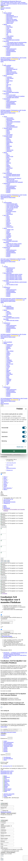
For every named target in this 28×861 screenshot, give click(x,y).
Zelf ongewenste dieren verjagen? (8, 298)
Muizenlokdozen (10, 15)
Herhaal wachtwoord (5, 835)
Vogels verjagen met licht (12, 207)
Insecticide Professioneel (11, 126)
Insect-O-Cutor (9, 156)
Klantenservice (6, 46)
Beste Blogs (6, 41)
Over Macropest (7, 757)
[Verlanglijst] (1, 624)
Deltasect (8, 166)
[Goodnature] (4, 593)
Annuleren (3, 735)
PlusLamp (8, 162)
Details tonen (20, 446)
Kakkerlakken (9, 142)
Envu (7, 164)
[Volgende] (5, 526)
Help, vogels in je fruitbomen (13, 245)
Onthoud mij (5, 810)
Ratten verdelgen (7, 65)
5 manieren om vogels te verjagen (14, 243)
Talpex (7, 311)
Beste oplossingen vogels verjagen (14, 278)
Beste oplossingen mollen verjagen (14, 279)
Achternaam (3, 830)
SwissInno (8, 30)
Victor (7, 383)
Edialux (8, 165)
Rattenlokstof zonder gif (11, 69)
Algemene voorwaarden (8, 793)
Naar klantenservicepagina (9, 501)
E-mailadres (3, 821)
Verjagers (5, 266)
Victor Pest (8, 32)
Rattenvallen (9, 70)
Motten (8, 130)
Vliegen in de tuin (10, 179)
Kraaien (8, 221)
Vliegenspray (9, 123)
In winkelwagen (7, 632)
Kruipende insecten (7, 135)
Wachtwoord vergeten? (6, 811)
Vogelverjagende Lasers (11, 203)
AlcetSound (9, 345)
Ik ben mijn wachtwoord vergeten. (8, 732)
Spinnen (8, 148)
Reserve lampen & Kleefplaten (13, 121)
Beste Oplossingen (7, 38)
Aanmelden (3, 733)
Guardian (8, 234)
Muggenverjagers (10, 119)
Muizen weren (9, 23)
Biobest (8, 169)
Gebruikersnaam (4, 805)
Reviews (8, 55)
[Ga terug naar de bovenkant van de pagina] (2, 855)
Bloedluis (8, 139)
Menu (2, 6)
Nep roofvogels (9, 209)
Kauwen (8, 220)
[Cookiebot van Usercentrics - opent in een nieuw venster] (17, 409)
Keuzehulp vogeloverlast (12, 241)
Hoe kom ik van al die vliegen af (13, 178)
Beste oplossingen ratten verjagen (13, 275)
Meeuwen (8, 223)
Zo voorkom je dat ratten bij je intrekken (15, 96)
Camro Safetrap (9, 36)
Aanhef (2, 824)
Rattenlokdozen (9, 67)
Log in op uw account (11, 813)
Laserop (8, 230)
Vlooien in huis (9, 150)
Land (2, 846)
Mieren (8, 144)
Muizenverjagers (10, 21)
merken (5, 228)
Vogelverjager (9, 270)
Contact (8, 47)
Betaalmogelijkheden (11, 51)
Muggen (8, 132)
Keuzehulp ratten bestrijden (12, 92)
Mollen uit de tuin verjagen (12, 320)
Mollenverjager (9, 271)
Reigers (8, 224)
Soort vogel (6, 215)
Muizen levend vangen (11, 19)
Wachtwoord (3, 807)
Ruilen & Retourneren (11, 48)
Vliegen (5, 116)
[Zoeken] (2, 405)
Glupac (8, 160)
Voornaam (3, 827)
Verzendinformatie (10, 50)
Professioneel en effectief (15, 259)
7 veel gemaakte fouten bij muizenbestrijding (16, 42)
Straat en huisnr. (4, 838)
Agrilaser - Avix (10, 229)
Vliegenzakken (9, 117)
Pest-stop (8, 370)
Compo (8, 171)
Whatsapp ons (9, 470)
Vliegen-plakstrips (10, 125)
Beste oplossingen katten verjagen (14, 276)
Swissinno (8, 380)
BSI (7, 34)
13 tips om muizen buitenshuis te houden (15, 45)
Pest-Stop (8, 25)
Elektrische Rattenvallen (11, 73)
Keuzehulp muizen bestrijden (13, 39)
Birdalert (8, 347)
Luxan (7, 28)
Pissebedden (9, 146)
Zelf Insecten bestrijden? (6, 194)
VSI (7, 33)
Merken (5, 24)
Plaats (2, 844)
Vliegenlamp (9, 120)
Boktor (7, 138)
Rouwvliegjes (9, 134)
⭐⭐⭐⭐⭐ (14, 59)
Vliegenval (8, 124)
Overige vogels (9, 227)
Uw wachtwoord (5, 730)
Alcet (7, 238)
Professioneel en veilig (17, 57)
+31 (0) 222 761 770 (11, 462)
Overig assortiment (7, 342)
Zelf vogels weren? (5, 259)
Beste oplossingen (7, 273)
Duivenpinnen (9, 214)
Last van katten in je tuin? (12, 284)
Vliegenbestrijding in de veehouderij (14, 182)
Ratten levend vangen (11, 71)
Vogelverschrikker (7, 202)
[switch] (24, 432)
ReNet (7, 157)
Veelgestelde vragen (7, 746)
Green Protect (9, 168)
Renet (7, 82)
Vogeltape (8, 212)
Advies (5, 759)
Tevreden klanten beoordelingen (8, 299)
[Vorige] (2, 526)
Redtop (8, 155)
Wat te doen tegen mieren (12, 180)
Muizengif (8, 14)
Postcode (3, 841)
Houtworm (8, 141)
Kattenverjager (9, 269)
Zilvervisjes (9, 151)
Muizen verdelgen (7, 12)
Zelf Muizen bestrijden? (6, 57)
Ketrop (7, 232)
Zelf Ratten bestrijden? (6, 110)
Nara (7, 369)
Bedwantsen (9, 137)
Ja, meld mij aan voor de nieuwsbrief (10, 851)
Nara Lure (8, 29)
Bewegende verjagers (11, 211)
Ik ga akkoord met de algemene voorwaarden (12, 849)
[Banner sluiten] (25, 408)
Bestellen (8, 52)
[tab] (15, 654)
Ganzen (8, 219)
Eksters (8, 217)
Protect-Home (9, 80)
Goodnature (9, 37)
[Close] (2, 559)
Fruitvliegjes (9, 129)
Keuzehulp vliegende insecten (13, 175)
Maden (7, 143)
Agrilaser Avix (9, 344)
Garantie (5, 747)
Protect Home (9, 27)
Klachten (8, 54)
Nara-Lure (8, 84)
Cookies (5, 796)
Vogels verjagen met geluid (12, 206)
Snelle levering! (11, 60)
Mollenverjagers (10, 307)
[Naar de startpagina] (5, 7)
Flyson (7, 170)
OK (14, 451)
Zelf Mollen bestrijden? (6, 334)
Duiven (8, 216)
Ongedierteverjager (10, 267)
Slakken (8, 147)
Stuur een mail (9, 464)
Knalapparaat (9, 210)
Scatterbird (8, 235)
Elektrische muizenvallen (12, 20)
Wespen (8, 133)
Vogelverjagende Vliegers (12, 205)
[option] (14, 531)
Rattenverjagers (9, 74)
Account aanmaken (11, 852)
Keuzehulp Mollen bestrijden (12, 317)
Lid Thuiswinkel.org (8, 758)
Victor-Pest (8, 313)
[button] (14, 456)
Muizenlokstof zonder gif (12, 16)
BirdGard (8, 233)
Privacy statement (7, 795)
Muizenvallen (9, 18)
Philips (7, 161)
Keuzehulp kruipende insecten (13, 174)
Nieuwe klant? (4, 726)
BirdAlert (8, 237)
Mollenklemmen (10, 308)
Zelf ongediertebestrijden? (6, 398)
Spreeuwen (8, 225)
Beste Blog (5, 319)
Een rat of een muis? (11, 95)
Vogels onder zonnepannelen (12, 246)
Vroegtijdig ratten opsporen (12, 97)
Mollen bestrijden (7, 306)
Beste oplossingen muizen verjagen (14, 274)
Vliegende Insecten (7, 128)
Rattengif (8, 66)
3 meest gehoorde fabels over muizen (14, 43)
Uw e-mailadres (4, 729)
